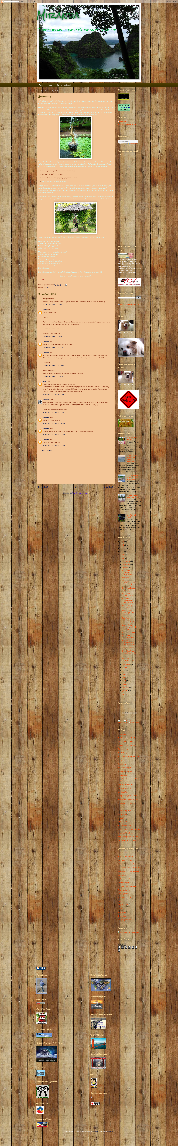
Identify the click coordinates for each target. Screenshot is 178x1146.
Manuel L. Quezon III (125, 856)
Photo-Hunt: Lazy (128, 632)
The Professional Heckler (127, 738)
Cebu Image (122, 764)
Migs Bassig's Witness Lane (128, 837)
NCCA (120, 901)
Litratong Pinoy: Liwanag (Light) (128, 594)
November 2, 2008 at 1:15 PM (53, 412)
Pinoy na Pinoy (123, 749)
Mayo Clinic (122, 912)
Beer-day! (44, 96)
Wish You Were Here (125, 833)
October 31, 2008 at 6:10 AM (53, 305)
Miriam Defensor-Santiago (127, 864)
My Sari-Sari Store (124, 825)
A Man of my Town (124, 811)
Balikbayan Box (123, 894)
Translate (134, 144)
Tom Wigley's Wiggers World (128, 799)
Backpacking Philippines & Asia (129, 756)
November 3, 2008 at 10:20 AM (54, 423)
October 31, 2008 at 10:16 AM (53, 365)
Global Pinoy (122, 875)
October (125, 568)
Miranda (58, 15)
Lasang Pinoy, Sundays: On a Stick (128, 613)
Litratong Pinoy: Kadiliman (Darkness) (128, 572)
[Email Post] (66, 285)
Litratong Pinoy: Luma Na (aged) (128, 636)
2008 (123, 558)
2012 (122, 545)
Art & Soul (121, 760)
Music (120, 723)
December (126, 561)
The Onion (122, 916)
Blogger (110, 1131)
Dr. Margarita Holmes (125, 860)
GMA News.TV (123, 905)
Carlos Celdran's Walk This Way (129, 868)
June (124, 674)
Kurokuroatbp (123, 814)
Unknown (46, 341)
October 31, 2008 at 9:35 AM (53, 337)
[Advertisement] (75, 469)
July (123, 671)
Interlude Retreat (124, 882)
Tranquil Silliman (128, 648)
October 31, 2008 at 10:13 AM (53, 348)
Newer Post (43, 487)
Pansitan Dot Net (124, 890)
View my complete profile (127, 124)
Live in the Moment (64, 85)
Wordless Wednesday (125, 784)
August (125, 668)
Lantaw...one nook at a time (127, 745)
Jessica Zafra (122, 853)
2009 (123, 555)
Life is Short (122, 822)
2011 (122, 548)
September (126, 664)
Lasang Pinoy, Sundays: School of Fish (129, 627)
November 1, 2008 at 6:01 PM (53, 394)
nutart (45, 381)
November (126, 564)
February (125, 687)
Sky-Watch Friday (124, 788)
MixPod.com (134, 723)
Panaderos (46, 399)
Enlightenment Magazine (127, 886)
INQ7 (120, 909)
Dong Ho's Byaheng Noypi (127, 796)
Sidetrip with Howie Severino (128, 871)
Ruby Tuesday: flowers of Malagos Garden (129, 620)
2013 (122, 542)
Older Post (108, 487)
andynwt (95, 1131)
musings (46, 287)
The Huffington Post (125, 753)
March (125, 684)
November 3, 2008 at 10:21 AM (54, 434)
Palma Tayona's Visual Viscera (129, 829)
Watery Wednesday (125, 771)
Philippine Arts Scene (125, 879)
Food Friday (122, 775)
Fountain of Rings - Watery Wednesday (133, 496)
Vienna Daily (122, 818)
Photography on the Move (127, 803)
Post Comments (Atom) (80, 493)
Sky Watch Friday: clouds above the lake (129, 653)
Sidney (45, 309)
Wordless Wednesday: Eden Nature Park (129, 583)
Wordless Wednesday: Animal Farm (127, 600)
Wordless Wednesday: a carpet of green (128, 642)
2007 (123, 695)
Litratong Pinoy (123, 792)
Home (41, 85)
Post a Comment (47, 450)
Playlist (125, 723)
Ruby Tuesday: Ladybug (127, 607)
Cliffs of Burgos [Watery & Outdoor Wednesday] (133, 477)
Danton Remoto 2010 (125, 742)
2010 (122, 552)
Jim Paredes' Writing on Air (127, 840)
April (124, 681)
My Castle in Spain (124, 768)
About (50, 85)
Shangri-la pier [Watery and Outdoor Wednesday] (132, 458)
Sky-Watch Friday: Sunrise (128, 589)
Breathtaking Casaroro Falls (128, 659)
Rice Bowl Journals (125, 897)
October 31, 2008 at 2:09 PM (53, 376)
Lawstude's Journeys (125, 807)
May (124, 677)
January (125, 691)
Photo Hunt (122, 734)
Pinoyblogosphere (124, 920)
